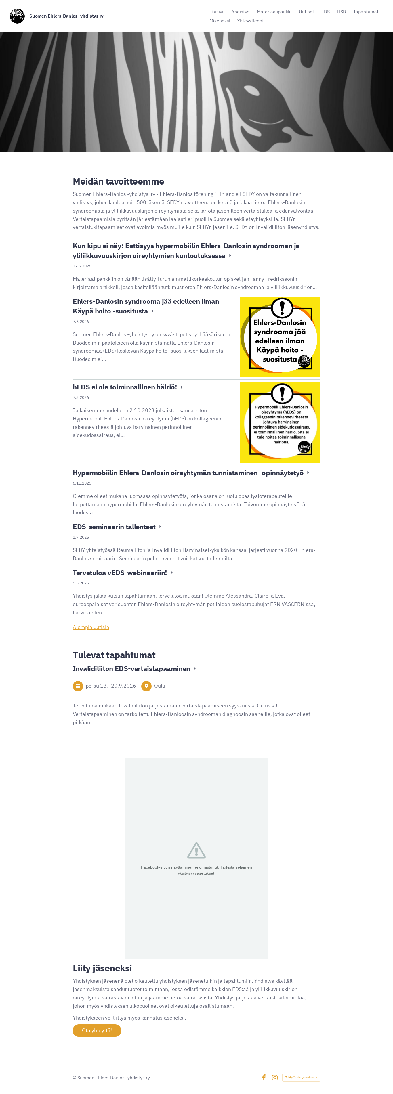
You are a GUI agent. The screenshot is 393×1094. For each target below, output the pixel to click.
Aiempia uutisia (91, 627)
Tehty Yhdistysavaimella (301, 1077)
